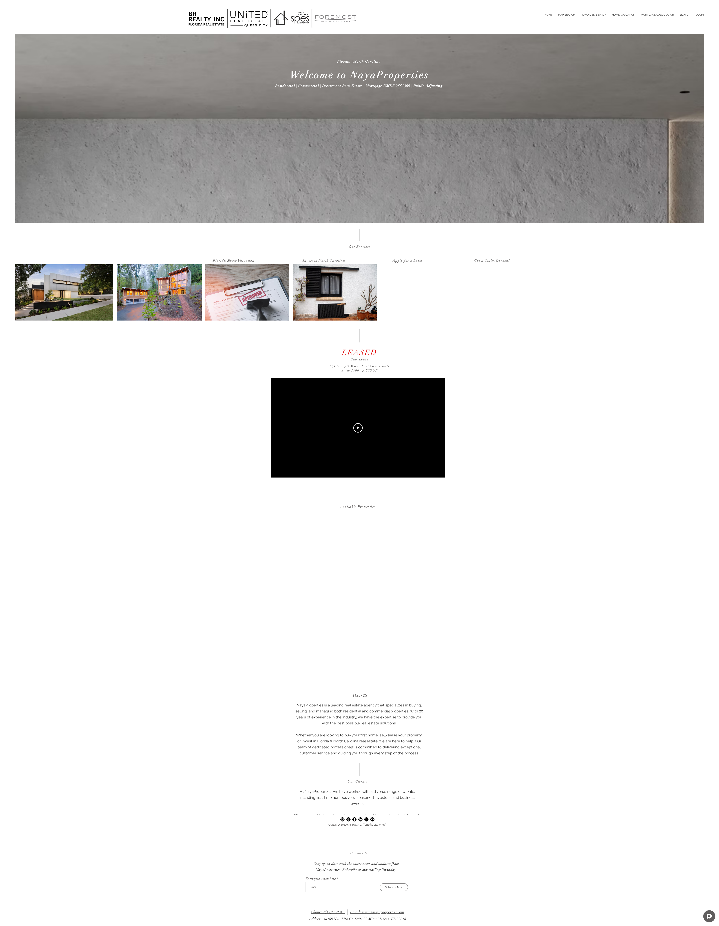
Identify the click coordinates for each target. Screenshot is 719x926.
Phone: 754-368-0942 (328, 912)
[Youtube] (372, 819)
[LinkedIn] (360, 819)
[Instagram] (342, 819)
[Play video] (358, 428)
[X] (366, 819)
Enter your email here (321, 878)
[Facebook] (354, 819)
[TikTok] (348, 819)
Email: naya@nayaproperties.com (377, 912)
